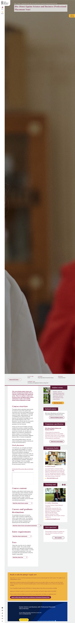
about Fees (18, 557)
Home (15, 3)
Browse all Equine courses (57, 417)
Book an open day (72, 16)
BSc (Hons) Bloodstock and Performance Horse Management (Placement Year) (55, 414)
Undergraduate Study (25, 3)
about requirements (20, 536)
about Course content (20, 503)
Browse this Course (13, 379)
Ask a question (58, 530)
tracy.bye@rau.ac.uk (51, 512)
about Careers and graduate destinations (25, 525)
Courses (18, 3)
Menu (2, 9)
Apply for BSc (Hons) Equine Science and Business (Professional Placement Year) (30, 597)
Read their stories (58, 403)
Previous (63, 485)
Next (65, 485)
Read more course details (57, 441)
